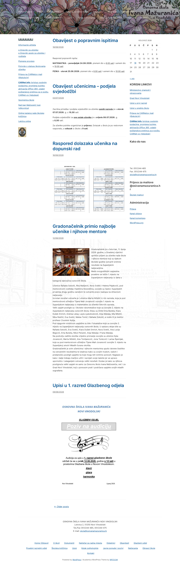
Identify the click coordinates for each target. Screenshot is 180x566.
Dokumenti (54, 11)
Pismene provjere (26, 61)
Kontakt (21, 23)
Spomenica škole (26, 100)
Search (158, 30)
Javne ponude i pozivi (110, 17)
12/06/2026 (58, 238)
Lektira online (24, 121)
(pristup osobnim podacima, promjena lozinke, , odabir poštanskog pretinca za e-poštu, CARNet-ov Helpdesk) (33, 88)
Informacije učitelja (27, 45)
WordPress (76, 560)
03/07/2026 (58, 98)
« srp (132, 78)
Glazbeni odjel (127, 11)
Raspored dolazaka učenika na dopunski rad (85, 146)
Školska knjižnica (53, 17)
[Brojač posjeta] (25, 39)
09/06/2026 (58, 392)
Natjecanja (131, 17)
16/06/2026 (58, 155)
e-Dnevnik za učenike (28, 50)
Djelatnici (97, 11)
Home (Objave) (25, 11)
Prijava (133, 209)
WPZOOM (114, 560)
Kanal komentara (137, 218)
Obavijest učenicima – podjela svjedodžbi (84, 88)
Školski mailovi (137, 195)
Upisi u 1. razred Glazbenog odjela (88, 385)
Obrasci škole (146, 17)
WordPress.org (136, 223)
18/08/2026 (58, 47)
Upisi (69, 17)
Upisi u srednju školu (139, 108)
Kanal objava (136, 213)
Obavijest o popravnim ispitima (85, 40)
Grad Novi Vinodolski (140, 98)
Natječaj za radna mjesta (77, 11)
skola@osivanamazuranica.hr (143, 174)
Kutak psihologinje (86, 17)
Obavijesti (112, 11)
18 (135, 63)
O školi (40, 11)
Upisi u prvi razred (138, 103)
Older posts (61, 506)
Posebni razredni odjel (28, 17)
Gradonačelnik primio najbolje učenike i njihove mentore (84, 228)
